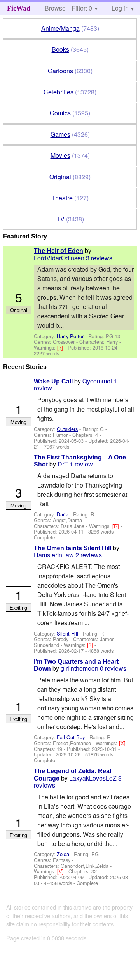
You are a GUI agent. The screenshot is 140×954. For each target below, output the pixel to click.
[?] (61, 347)
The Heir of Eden (58, 250)
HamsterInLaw (54, 554)
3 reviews (99, 257)
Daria (62, 514)
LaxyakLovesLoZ (93, 778)
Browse (55, 8)
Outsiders (67, 429)
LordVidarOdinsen (59, 257)
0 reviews (113, 668)
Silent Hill (67, 633)
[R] (116, 526)
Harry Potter (70, 336)
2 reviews (88, 554)
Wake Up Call (53, 381)
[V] (61, 871)
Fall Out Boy (71, 737)
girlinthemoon (79, 668)
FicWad (18, 8)
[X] (123, 743)
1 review (81, 463)
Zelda (63, 854)
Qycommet (97, 380)
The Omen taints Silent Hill (72, 548)
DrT (63, 463)
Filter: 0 (82, 8)
